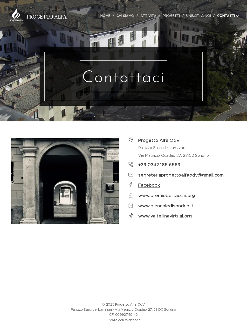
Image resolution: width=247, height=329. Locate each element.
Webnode (133, 320)
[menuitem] (106, 16)
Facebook (149, 185)
